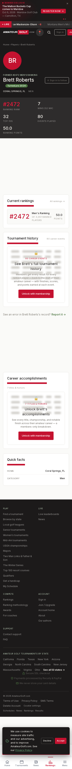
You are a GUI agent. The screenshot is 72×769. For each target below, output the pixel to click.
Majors (7, 550)
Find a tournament (13, 514)
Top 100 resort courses (16, 570)
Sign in (60, 32)
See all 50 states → (54, 669)
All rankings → (57, 201)
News (41, 519)
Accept (61, 740)
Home (6, 44)
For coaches (10, 615)
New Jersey (60, 664)
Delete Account (12, 705)
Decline (47, 740)
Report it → (58, 314)
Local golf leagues (13, 524)
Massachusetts (11, 669)
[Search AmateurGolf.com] (49, 32)
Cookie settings (32, 705)
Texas (31, 659)
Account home (46, 610)
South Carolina (42, 664)
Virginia (27, 669)
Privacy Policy (29, 700)
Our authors (44, 620)
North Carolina (23, 664)
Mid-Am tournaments (15, 540)
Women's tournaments (15, 535)
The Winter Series (13, 565)
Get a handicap (11, 580)
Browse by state (12, 519)
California (8, 659)
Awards (7, 610)
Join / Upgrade (46, 605)
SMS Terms (47, 700)
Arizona (56, 659)
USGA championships (15, 545)
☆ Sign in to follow (57, 80)
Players (15, 44)
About (41, 615)
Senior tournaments (14, 529)
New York (43, 659)
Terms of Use (11, 700)
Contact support (12, 634)
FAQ (5, 639)
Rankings (8, 599)
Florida (21, 659)
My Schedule (10, 586)
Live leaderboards (48, 514)
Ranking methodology (15, 605)
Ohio (37, 669)
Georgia (7, 664)
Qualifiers (8, 575)
